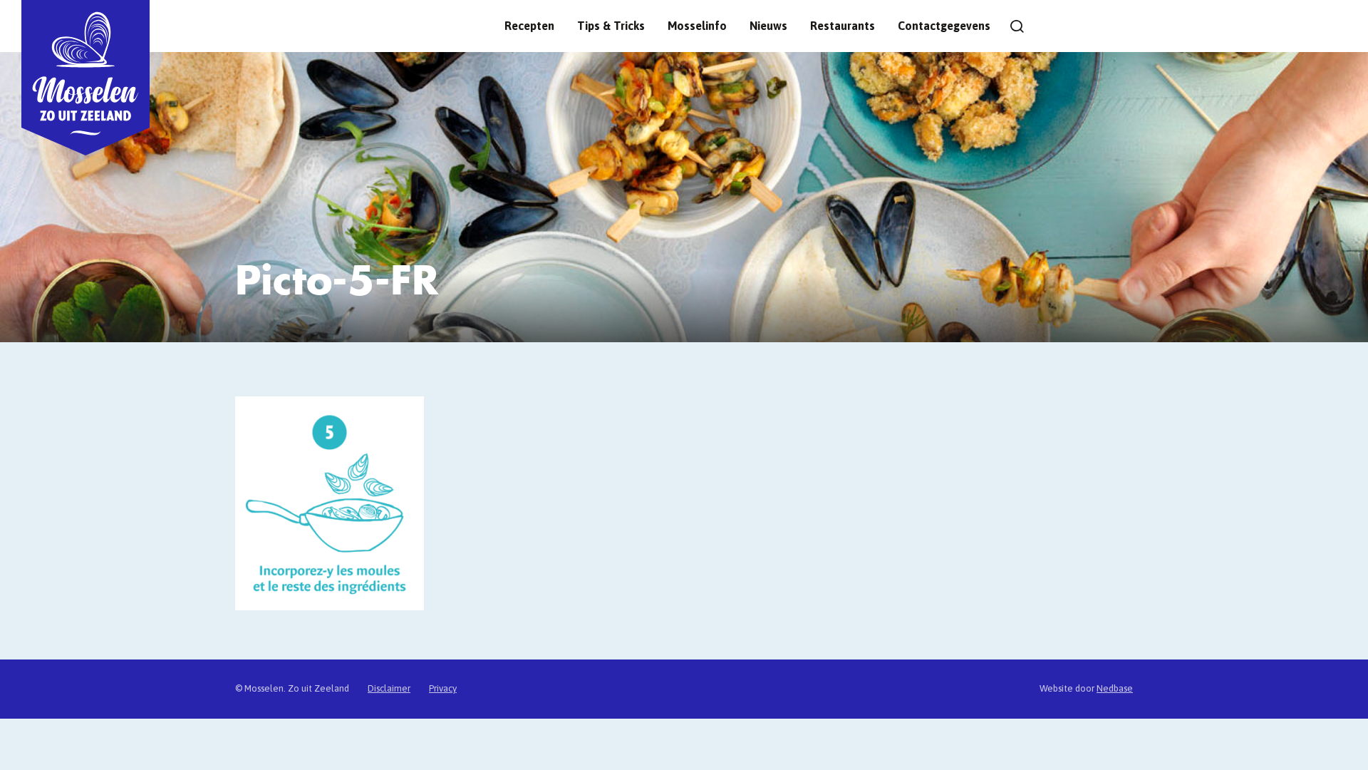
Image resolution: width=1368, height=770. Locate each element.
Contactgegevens (944, 25)
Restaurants (842, 25)
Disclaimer (389, 688)
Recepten (529, 25)
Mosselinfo (697, 25)
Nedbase (1115, 688)
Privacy (443, 688)
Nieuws (768, 25)
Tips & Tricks (611, 25)
